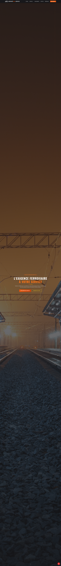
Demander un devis (36, 290)
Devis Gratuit (53, 1)
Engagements (37, 1)
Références (47, 1)
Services (31, 1)
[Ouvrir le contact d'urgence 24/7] (59, 563)
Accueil (27, 1)
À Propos (42, 1)
